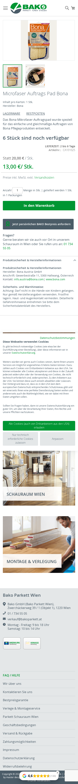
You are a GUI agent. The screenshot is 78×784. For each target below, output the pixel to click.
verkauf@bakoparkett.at (25, 619)
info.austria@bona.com (29, 279)
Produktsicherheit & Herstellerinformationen (32, 260)
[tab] (39, 260)
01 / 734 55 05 (17, 613)
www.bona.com (55, 279)
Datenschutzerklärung (23, 352)
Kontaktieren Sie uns (17, 692)
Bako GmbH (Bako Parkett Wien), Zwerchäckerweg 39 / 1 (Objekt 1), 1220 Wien (39, 606)
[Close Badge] (57, 773)
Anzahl (7, 190)
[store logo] (28, 8)
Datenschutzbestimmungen (57, 338)
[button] (35, 76)
